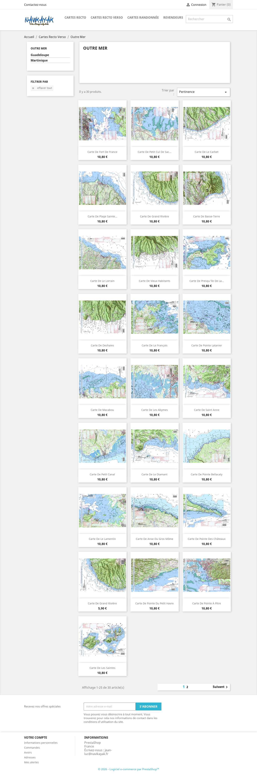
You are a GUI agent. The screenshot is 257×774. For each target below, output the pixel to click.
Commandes (32, 747)
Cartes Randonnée (143, 17)
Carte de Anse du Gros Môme (154, 539)
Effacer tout (42, 88)
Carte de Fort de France (102, 152)
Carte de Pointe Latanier (206, 345)
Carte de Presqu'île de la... (206, 281)
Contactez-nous (35, 5)
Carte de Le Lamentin (102, 539)
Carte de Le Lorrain (102, 281)
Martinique (39, 60)
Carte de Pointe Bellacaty (206, 474)
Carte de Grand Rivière (154, 216)
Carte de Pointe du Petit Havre (154, 603)
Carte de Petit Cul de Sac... (154, 152)
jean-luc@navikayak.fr (98, 752)
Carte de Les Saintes (102, 668)
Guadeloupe (40, 55)
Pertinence (203, 92)
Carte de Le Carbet (206, 152)
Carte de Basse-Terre (206, 216)
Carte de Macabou (102, 410)
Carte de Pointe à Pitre (206, 603)
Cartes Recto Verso (107, 17)
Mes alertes (31, 762)
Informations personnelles (41, 742)
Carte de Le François (154, 345)
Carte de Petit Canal (102, 474)
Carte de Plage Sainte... (102, 216)
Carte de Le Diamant (154, 474)
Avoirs (28, 752)
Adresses (30, 757)
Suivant (221, 687)
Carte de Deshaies (102, 345)
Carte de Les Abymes (154, 410)
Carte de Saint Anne (206, 410)
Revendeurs (173, 17)
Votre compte (35, 737)
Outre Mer (39, 48)
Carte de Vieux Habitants (154, 281)
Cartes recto (75, 17)
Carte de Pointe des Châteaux (206, 539)
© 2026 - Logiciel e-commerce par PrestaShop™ (128, 769)
